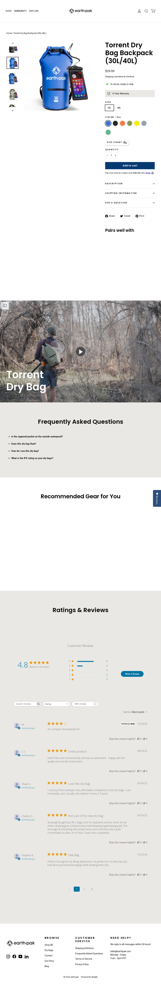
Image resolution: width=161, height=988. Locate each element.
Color (113, 117)
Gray (144, 123)
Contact (49, 955)
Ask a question (116, 202)
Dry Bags (49, 950)
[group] (80, 351)
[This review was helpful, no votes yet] (138, 739)
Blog (47, 966)
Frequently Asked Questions (89, 953)
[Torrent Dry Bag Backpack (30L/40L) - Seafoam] (107, 275)
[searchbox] (25, 703)
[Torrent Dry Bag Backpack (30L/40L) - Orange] (115, 268)
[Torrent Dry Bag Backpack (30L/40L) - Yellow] (111, 272)
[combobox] (56, 704)
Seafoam (108, 132)
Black (115, 123)
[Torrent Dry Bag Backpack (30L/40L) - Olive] (107, 272)
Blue (108, 123)
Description (114, 183)
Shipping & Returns (84, 948)
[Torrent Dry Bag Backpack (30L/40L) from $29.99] (111, 251)
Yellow (137, 123)
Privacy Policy (82, 964)
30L (109, 107)
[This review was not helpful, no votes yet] (144, 739)
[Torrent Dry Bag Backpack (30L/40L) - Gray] (115, 272)
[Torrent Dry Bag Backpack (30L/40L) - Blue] (107, 268)
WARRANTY (20, 11)
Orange (122, 123)
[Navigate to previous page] (69, 889)
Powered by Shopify (89, 977)
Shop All (49, 945)
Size (108, 102)
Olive (130, 123)
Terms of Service (83, 959)
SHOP (9, 11)
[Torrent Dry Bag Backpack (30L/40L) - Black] (111, 268)
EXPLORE (34, 11)
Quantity (111, 150)
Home (9, 33)
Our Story (49, 961)
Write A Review (132, 673)
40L (119, 107)
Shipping (109, 76)
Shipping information (121, 193)
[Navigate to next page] (92, 889)
